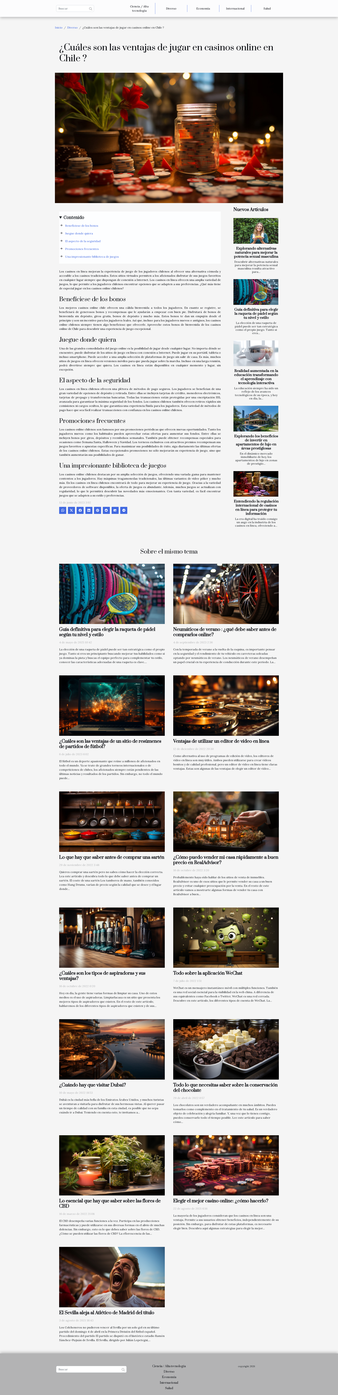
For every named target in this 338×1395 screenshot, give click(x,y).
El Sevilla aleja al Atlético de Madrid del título (106, 1313)
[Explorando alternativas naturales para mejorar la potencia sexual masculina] (255, 231)
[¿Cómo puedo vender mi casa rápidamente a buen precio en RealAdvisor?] (226, 821)
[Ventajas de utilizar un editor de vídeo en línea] (226, 705)
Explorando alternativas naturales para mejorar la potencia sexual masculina (256, 252)
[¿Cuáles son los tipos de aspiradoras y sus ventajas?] (112, 937)
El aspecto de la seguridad (83, 241)
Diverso (171, 8)
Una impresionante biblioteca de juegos (92, 256)
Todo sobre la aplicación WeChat (207, 973)
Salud (267, 8)
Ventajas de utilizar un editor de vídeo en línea (221, 741)
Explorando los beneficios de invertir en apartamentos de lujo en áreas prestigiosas (256, 442)
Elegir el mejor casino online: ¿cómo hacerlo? (220, 1201)
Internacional (235, 8)
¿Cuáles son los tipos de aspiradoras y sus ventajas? (102, 975)
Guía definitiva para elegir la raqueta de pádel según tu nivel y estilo (256, 313)
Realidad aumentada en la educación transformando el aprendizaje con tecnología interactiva (256, 377)
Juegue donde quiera (79, 233)
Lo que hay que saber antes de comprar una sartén (111, 857)
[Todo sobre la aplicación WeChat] (226, 937)
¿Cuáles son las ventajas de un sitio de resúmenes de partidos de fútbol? (110, 744)
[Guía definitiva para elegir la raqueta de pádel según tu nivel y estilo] (255, 292)
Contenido (74, 217)
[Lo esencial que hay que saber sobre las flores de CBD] (112, 1165)
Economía (203, 8)
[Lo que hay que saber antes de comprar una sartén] (112, 821)
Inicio (58, 27)
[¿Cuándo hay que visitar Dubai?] (112, 1049)
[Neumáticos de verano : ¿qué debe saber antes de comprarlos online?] (226, 593)
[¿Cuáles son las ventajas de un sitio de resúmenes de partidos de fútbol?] (112, 705)
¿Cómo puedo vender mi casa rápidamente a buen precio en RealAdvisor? (225, 860)
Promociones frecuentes (82, 249)
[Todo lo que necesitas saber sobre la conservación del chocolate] (226, 1049)
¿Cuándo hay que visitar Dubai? (92, 1085)
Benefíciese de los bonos (81, 225)
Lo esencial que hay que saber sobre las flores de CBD (110, 1203)
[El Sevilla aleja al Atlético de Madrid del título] (112, 1277)
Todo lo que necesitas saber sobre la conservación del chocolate (225, 1087)
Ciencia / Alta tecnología (139, 8)
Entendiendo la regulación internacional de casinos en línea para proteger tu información (256, 507)
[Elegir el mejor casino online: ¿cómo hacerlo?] (226, 1165)
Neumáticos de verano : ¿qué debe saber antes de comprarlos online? (224, 632)
